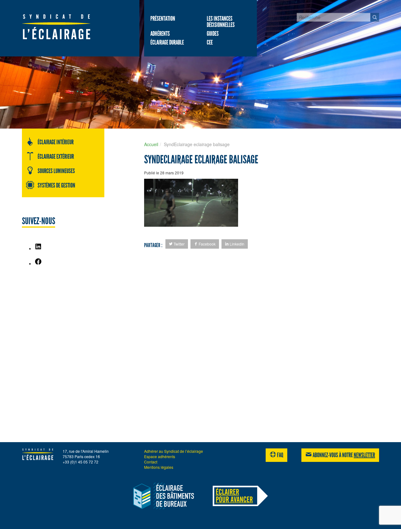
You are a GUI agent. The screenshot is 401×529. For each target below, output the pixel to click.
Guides (213, 33)
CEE (210, 42)
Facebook (207, 243)
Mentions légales (158, 467)
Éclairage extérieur (56, 156)
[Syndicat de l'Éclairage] (63, 26)
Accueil (151, 144)
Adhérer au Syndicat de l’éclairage (173, 451)
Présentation (162, 18)
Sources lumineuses (56, 171)
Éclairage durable (167, 42)
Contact (150, 461)
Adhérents (160, 33)
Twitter (179, 243)
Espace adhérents (159, 456)
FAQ (279, 455)
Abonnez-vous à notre (343, 455)
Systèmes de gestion (56, 185)
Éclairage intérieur (56, 142)
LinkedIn (236, 243)
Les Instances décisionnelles (221, 22)
